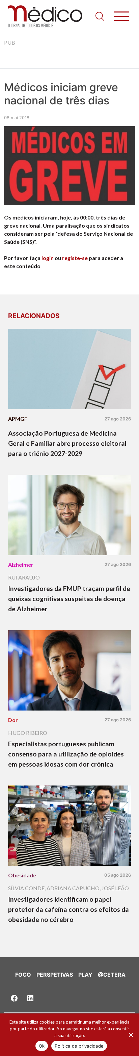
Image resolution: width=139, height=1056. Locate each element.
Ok (42, 1046)
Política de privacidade (79, 1046)
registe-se (75, 258)
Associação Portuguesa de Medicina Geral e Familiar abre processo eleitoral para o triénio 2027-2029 (67, 443)
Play (85, 974)
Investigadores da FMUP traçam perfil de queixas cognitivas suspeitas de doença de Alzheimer (69, 599)
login (47, 258)
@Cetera (112, 974)
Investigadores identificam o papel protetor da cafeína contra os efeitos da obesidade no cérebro (68, 909)
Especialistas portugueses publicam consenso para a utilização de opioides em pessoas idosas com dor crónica (66, 754)
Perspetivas (54, 974)
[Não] (130, 1034)
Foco (23, 974)
